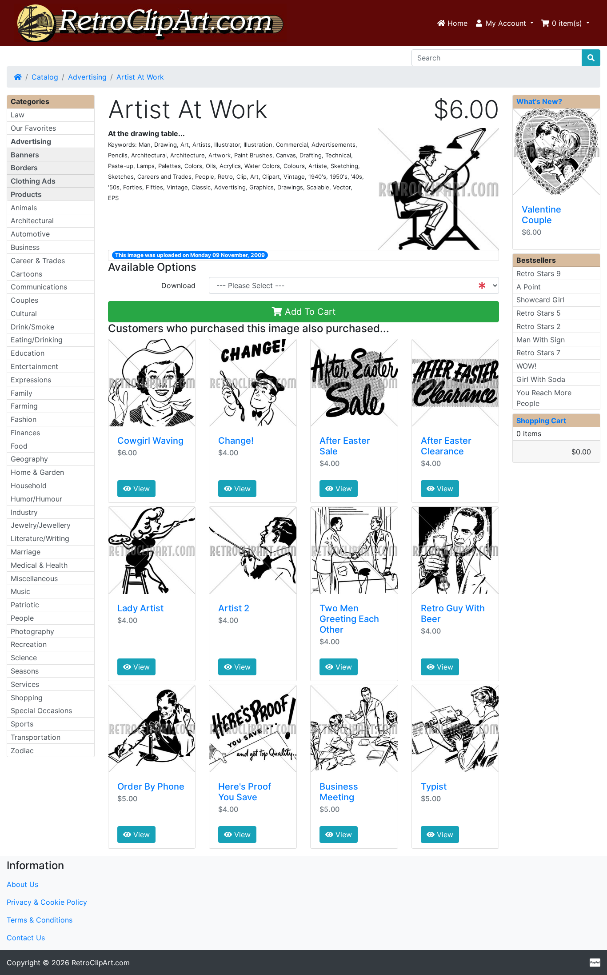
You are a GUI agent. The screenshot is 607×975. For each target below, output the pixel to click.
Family (21, 393)
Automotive (30, 233)
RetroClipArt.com (101, 962)
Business (25, 247)
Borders (24, 167)
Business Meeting (338, 791)
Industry (24, 512)
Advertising (87, 76)
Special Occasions (41, 710)
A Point (528, 286)
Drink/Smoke (32, 326)
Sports (22, 723)
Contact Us (26, 937)
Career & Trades (38, 260)
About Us (22, 884)
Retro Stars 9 (538, 273)
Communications (39, 286)
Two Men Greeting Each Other (349, 619)
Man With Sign (540, 339)
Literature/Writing (40, 538)
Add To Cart (308, 311)
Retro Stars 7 (538, 352)
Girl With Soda (540, 379)
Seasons (25, 670)
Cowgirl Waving (150, 440)
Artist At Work (140, 76)
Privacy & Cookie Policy (47, 902)
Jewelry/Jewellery (41, 525)
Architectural (32, 220)
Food (19, 445)
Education (27, 353)
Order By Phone (150, 786)
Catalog (45, 76)
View (140, 488)
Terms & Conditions (39, 919)
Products (26, 194)
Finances (25, 432)
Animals (24, 207)
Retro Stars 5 (538, 313)
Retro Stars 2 (538, 326)
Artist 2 (233, 608)
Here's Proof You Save (244, 791)
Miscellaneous (34, 578)
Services (25, 684)
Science (24, 657)
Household (29, 485)
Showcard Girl (540, 299)
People (22, 618)
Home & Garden (37, 472)
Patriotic (25, 604)
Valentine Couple (541, 214)
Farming (24, 405)
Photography (32, 631)
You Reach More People (543, 398)
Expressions (31, 379)
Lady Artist (140, 608)
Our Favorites (33, 128)
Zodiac (22, 750)
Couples (24, 300)
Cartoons (26, 273)
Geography (29, 458)
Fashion (23, 419)
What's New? (539, 101)
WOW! (526, 365)
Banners (25, 154)
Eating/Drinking (37, 339)
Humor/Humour (36, 498)
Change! (236, 440)
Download (178, 285)
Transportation (35, 737)
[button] (504, 23)
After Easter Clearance (446, 446)
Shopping (27, 697)
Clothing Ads (33, 181)
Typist (434, 786)
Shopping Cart (541, 420)
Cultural (24, 313)
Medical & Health (39, 565)
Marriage (25, 551)
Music (20, 591)
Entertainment (34, 366)
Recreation (29, 644)
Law (17, 114)
